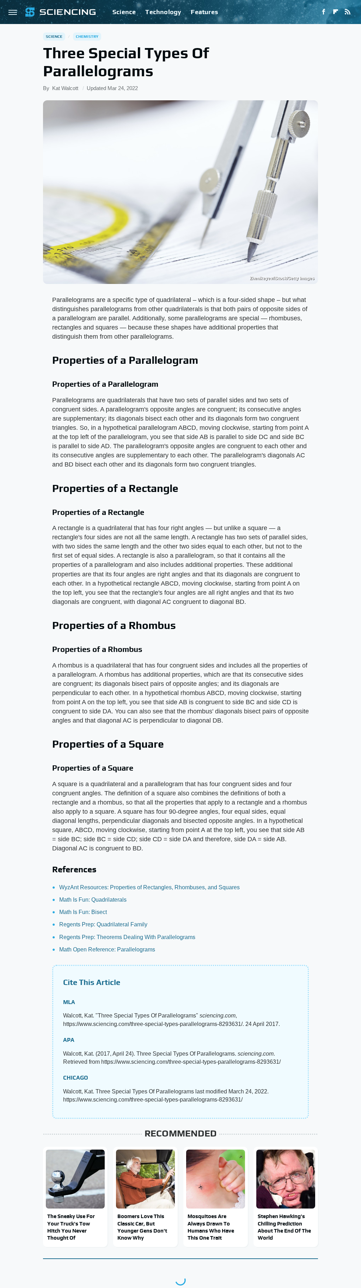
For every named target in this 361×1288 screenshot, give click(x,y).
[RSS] (348, 12)
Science (124, 12)
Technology (163, 12)
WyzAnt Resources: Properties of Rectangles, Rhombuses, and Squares (149, 887)
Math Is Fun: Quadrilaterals (93, 900)
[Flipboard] (336, 12)
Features (204, 12)
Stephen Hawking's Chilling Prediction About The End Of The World (284, 1227)
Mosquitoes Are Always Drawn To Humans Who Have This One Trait (211, 1227)
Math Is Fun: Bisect (83, 912)
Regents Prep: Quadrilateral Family (103, 924)
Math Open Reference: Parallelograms (107, 949)
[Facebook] (324, 12)
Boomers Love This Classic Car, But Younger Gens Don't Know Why (142, 1227)
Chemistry (87, 36)
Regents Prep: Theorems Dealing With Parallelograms (127, 937)
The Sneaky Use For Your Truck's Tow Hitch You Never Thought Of (71, 1227)
